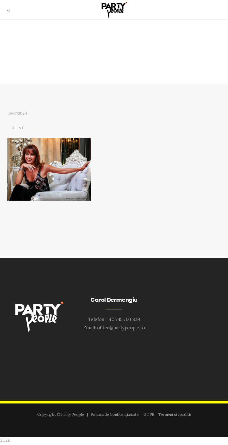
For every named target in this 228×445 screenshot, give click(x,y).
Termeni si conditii (174, 414)
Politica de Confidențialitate (116, 414)
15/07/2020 (17, 113)
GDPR (149, 414)
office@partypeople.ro (121, 328)
